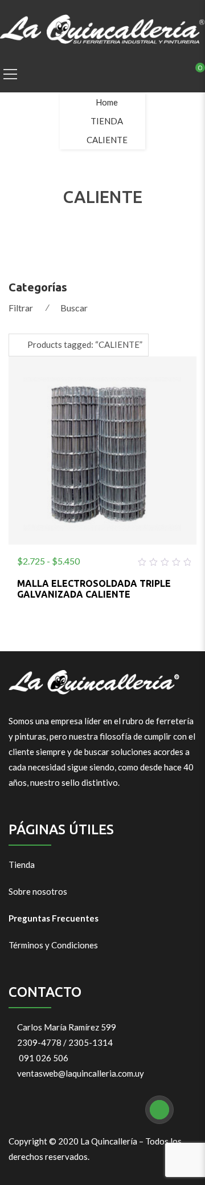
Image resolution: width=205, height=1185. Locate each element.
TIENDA (107, 121)
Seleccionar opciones (102, 558)
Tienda (22, 864)
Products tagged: (84, 344)
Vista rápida (129, 558)
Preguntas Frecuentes (54, 918)
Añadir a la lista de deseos (75, 558)
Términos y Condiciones (53, 945)
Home (107, 102)
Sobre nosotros (38, 891)
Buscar (74, 307)
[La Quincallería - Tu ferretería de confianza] (102, 28)
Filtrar (21, 307)
